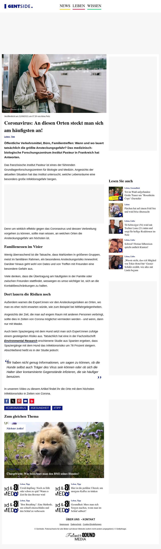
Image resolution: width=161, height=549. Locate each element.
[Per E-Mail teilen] (25, 401)
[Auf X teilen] (13, 401)
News (65, 5)
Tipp (13, 137)
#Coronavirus (16, 408)
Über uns (73, 519)
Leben (79, 5)
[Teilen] (19, 401)
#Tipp (57, 408)
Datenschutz (76, 524)
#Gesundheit (40, 408)
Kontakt (89, 519)
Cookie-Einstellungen (92, 524)
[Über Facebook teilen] (6, 401)
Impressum (64, 524)
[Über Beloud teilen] (31, 401)
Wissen (94, 5)
